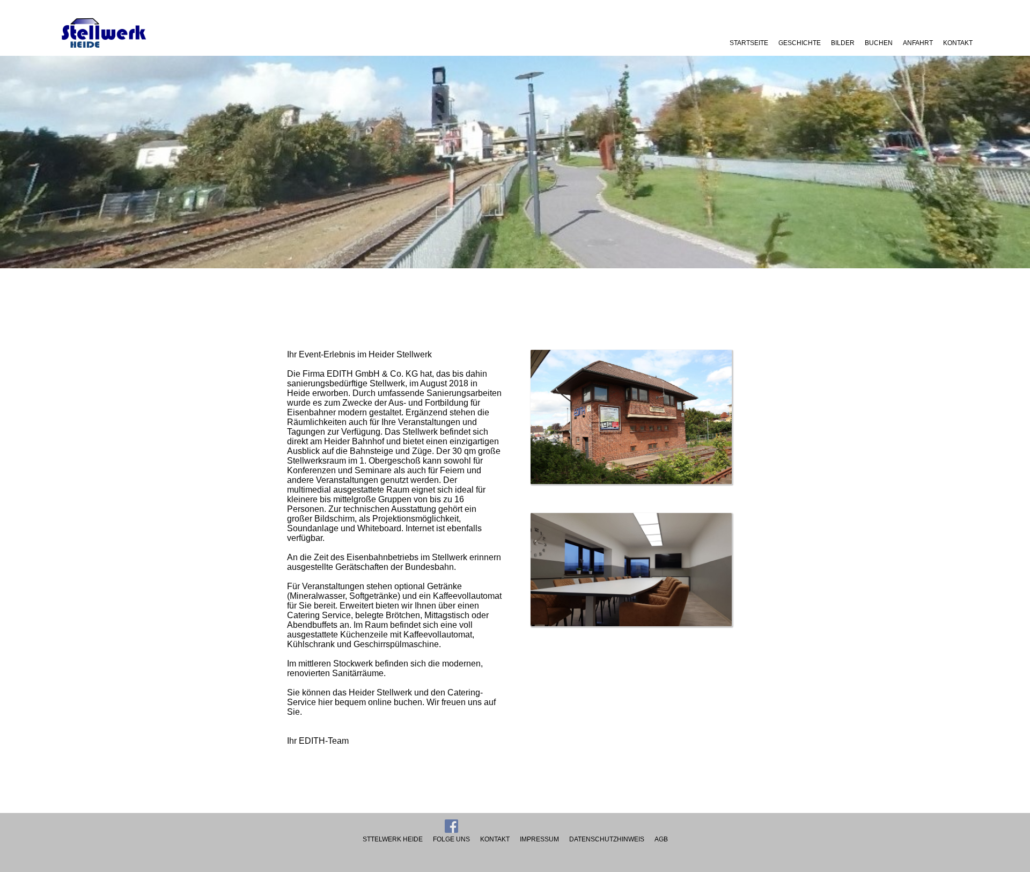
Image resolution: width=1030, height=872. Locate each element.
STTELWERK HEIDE (393, 839)
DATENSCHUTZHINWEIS (606, 839)
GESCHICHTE (799, 43)
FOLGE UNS (451, 839)
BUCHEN (879, 43)
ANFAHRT (918, 43)
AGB (661, 839)
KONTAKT (958, 43)
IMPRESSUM (539, 839)
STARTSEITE (749, 43)
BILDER (843, 43)
